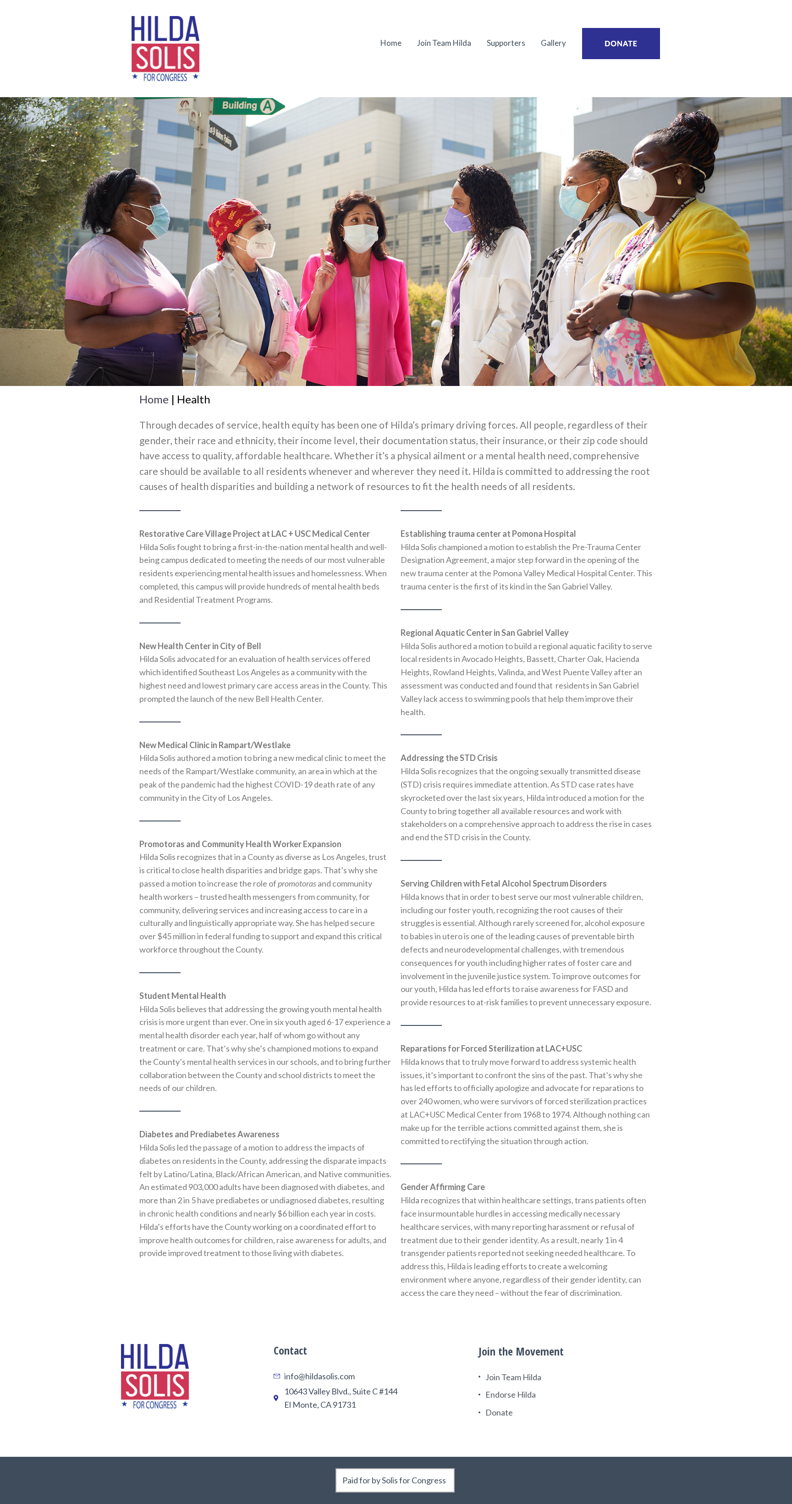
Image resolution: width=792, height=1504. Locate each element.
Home (154, 399)
